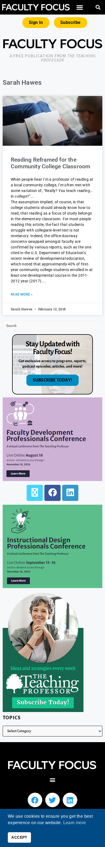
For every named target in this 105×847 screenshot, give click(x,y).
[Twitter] (52, 800)
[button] (79, 7)
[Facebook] (52, 493)
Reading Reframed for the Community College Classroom (50, 163)
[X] (35, 493)
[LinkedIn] (70, 493)
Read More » (22, 294)
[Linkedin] (70, 800)
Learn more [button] (74, 822)
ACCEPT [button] (19, 837)
